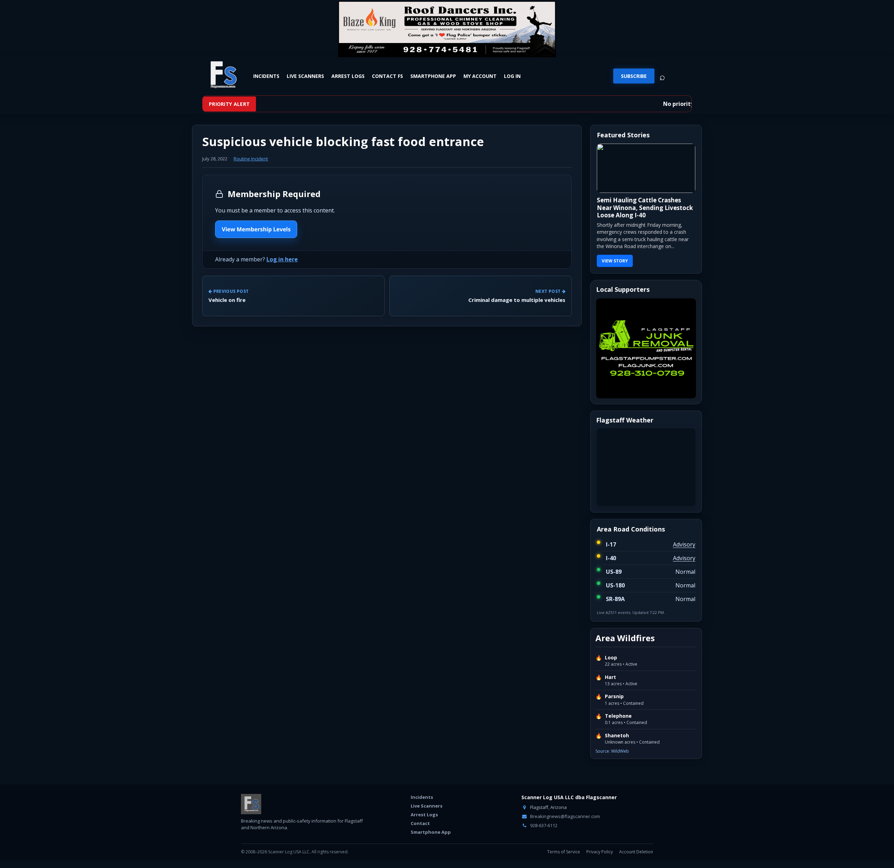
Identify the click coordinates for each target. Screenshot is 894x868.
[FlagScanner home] (251, 804)
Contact (420, 823)
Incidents (266, 75)
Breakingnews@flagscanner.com (564, 816)
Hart (610, 677)
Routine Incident (251, 158)
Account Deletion (636, 852)
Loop (611, 657)
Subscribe (634, 76)
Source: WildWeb (612, 751)
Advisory (684, 544)
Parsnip (614, 696)
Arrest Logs (348, 75)
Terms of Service (563, 852)
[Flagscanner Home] (222, 75)
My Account (480, 75)
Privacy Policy (599, 852)
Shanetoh (617, 735)
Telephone (618, 716)
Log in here (282, 259)
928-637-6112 (543, 825)
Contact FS (387, 75)
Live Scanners (305, 75)
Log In (512, 75)
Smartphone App (433, 75)
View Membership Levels (256, 229)
